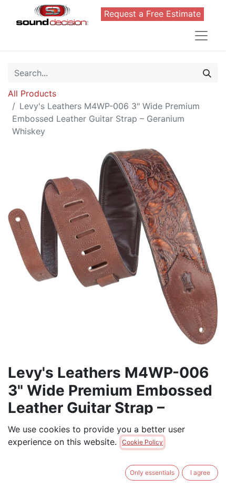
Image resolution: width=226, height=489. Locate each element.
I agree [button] (200, 472)
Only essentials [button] (152, 472)
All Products (32, 93)
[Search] (207, 73)
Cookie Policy (142, 442)
